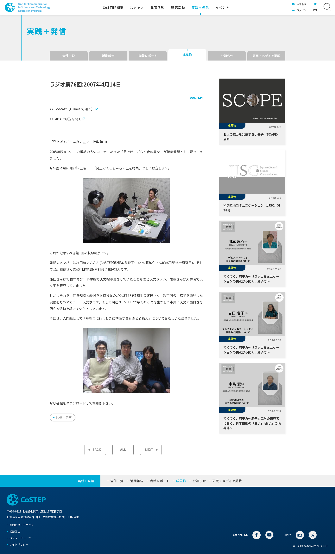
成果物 (187, 54)
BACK (96, 450)
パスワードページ (20, 538)
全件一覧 (68, 55)
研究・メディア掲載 (266, 55)
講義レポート (147, 55)
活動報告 (108, 55)
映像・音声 (64, 417)
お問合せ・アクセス (21, 525)
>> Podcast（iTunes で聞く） (72, 108)
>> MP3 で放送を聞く (65, 118)
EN (315, 10)
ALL (123, 450)
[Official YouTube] (269, 535)
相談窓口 (14, 531)
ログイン (301, 10)
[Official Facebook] (256, 535)
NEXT (149, 450)
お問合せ (301, 4)
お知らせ (227, 55)
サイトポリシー (18, 544)
